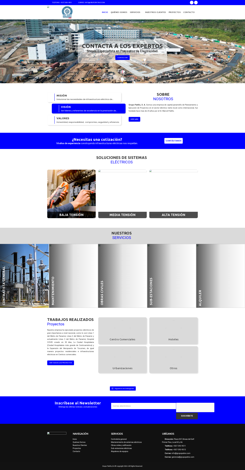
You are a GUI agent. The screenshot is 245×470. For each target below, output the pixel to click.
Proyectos (175, 12)
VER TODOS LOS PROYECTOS (60, 363)
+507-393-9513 (179, 450)
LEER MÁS (134, 119)
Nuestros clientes (155, 12)
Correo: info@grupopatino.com (91, 3)
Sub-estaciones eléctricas (121, 448)
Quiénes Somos (119, 12)
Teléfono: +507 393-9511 (62, 3)
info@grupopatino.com (181, 453)
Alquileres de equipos (119, 451)
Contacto (189, 12)
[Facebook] (191, 2)
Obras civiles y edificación (121, 445)
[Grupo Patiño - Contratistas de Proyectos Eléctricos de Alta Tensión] (53, 12)
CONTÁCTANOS (173, 140)
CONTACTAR (122, 57)
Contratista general (119, 439)
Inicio (105, 12)
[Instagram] (196, 2)
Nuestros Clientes (80, 445)
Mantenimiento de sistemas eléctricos (126, 442)
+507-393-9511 (179, 446)
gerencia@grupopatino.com (183, 457)
